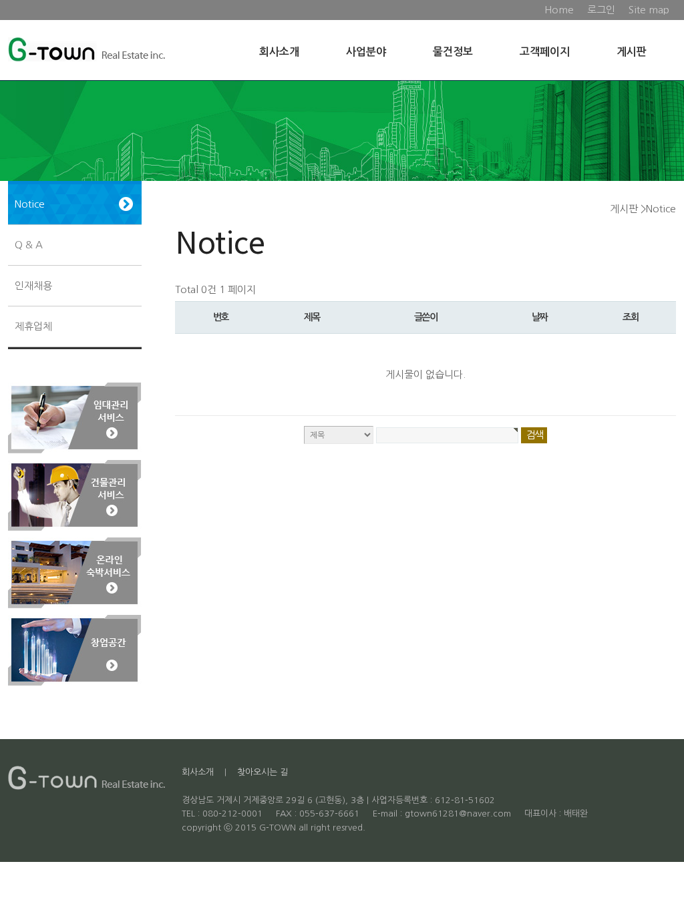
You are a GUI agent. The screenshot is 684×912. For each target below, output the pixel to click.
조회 (630, 317)
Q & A (29, 245)
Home (559, 10)
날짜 (539, 317)
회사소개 (279, 52)
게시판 (632, 52)
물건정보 (453, 52)
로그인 (601, 10)
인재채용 (33, 285)
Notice (30, 204)
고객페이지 (545, 52)
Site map (649, 10)
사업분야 (366, 52)
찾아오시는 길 (262, 772)
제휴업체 (33, 326)
